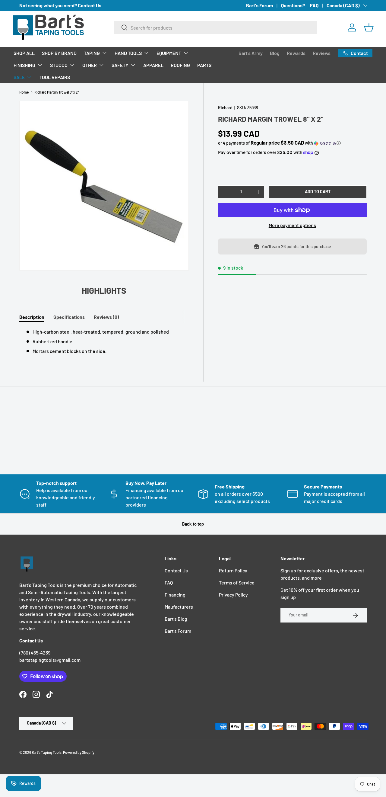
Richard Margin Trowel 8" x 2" (56, 92)
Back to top (193, 524)
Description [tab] (31, 317)
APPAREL (153, 65)
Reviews (322, 53)
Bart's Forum (259, 5)
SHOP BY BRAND (59, 53)
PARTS (204, 65)
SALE (19, 77)
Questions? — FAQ (299, 5)
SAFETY (120, 65)
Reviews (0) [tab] (106, 317)
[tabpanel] (104, 341)
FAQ (169, 582)
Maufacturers (179, 607)
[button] (368, 27)
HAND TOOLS (128, 53)
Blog (275, 53)
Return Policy (233, 570)
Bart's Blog (176, 619)
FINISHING (24, 65)
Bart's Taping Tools (47, 752)
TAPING (92, 53)
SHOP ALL (24, 53)
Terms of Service (237, 582)
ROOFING (180, 65)
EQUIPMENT (169, 53)
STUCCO (59, 65)
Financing (175, 594)
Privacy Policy (233, 594)
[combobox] (215, 27)
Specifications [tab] (69, 317)
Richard (225, 107)
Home (24, 92)
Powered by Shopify (78, 752)
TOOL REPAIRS (55, 77)
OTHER (89, 65)
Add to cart (318, 191)
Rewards (296, 53)
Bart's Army (251, 53)
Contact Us (176, 570)
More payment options (292, 225)
